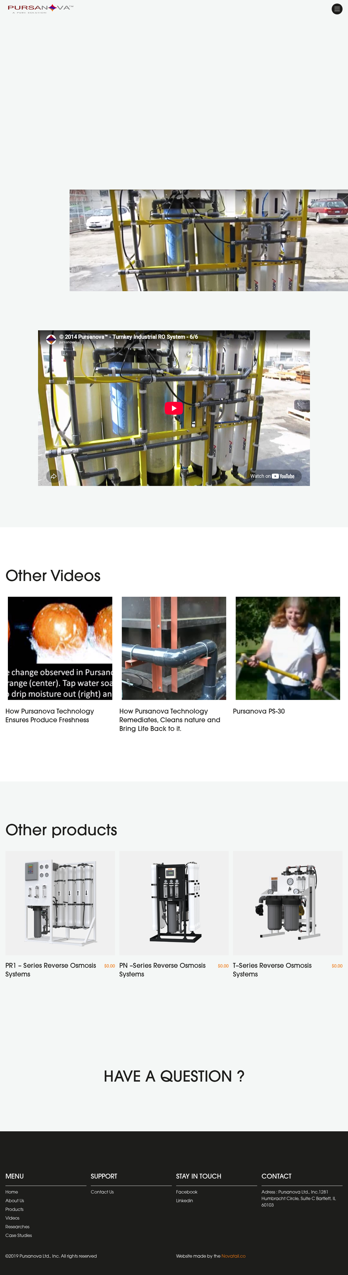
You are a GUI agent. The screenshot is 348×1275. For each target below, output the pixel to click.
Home (11, 1192)
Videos (12, 1218)
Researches (17, 1227)
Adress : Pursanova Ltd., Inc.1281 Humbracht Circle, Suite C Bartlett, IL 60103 (299, 1199)
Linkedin (184, 1201)
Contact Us (102, 1192)
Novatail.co (234, 1256)
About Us (14, 1201)
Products (14, 1210)
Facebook (186, 1192)
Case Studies (18, 1236)
